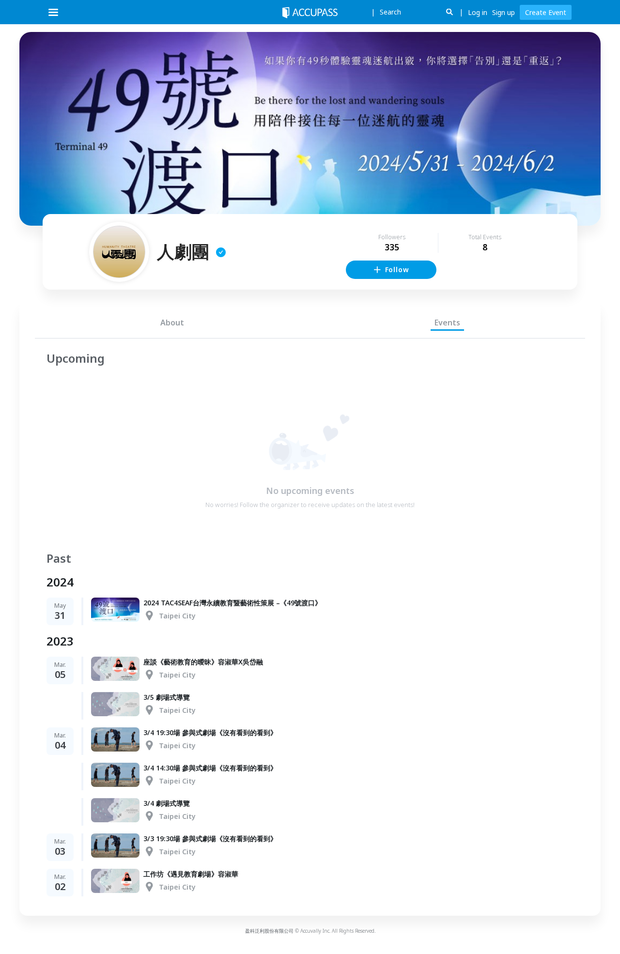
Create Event (545, 12)
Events (447, 322)
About (172, 322)
